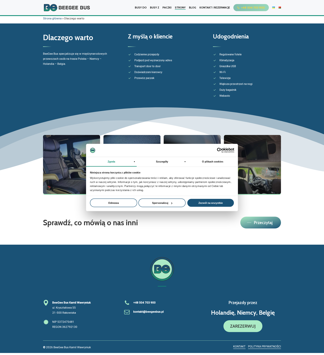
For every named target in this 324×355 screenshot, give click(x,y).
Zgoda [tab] (111, 161)
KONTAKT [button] (239, 346)
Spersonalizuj (160, 202)
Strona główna (52, 18)
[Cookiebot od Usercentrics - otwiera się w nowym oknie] (219, 150)
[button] (260, 222)
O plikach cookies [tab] (212, 161)
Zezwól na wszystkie (210, 202)
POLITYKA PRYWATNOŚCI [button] (264, 346)
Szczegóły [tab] (162, 161)
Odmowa (113, 202)
